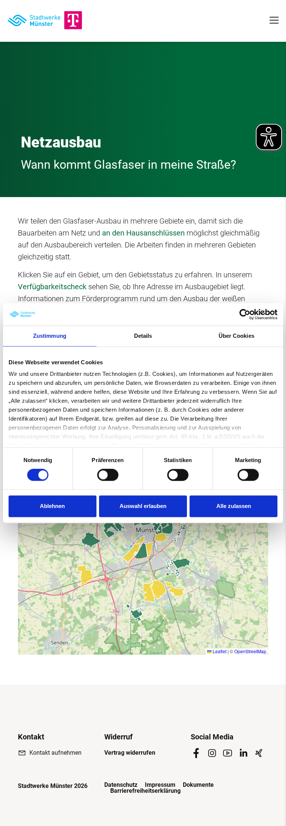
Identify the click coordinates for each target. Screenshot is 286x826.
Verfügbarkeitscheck (52, 286)
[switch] (107, 475)
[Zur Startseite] (44, 20)
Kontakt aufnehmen (55, 752)
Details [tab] (143, 336)
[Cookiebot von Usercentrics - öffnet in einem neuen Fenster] (244, 314)
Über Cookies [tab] (236, 336)
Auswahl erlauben (143, 506)
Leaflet (219, 651)
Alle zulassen (233, 506)
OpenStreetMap (250, 651)
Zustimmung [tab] (49, 336)
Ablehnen (52, 506)
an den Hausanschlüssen (143, 232)
